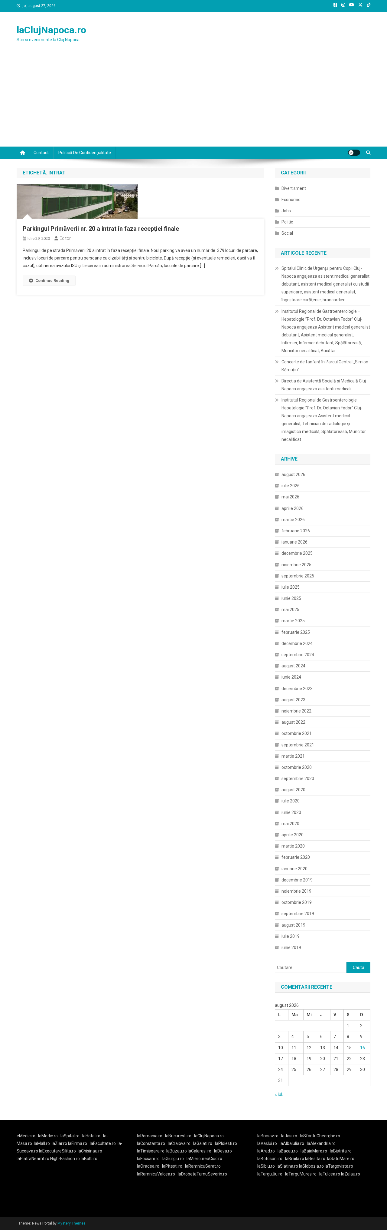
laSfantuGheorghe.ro (320, 1135)
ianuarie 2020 (294, 868)
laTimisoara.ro (150, 1151)
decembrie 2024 (297, 643)
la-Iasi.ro (289, 1135)
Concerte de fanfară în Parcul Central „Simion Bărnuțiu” (324, 365)
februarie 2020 (295, 857)
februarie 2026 (295, 530)
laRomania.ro (149, 1135)
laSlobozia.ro (311, 1166)
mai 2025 (290, 609)
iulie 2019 (290, 936)
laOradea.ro (148, 1166)
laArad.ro (266, 1151)
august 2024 (293, 665)
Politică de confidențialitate (84, 152)
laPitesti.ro (172, 1166)
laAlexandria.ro (321, 1143)
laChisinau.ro (90, 1151)
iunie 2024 (291, 677)
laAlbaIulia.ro (292, 1143)
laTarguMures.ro (301, 1174)
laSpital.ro (70, 1135)
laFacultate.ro (103, 1143)
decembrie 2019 (297, 880)
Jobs (286, 210)
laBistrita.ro (341, 1151)
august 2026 (293, 474)
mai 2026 (290, 496)
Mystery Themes (71, 1223)
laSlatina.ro (287, 1166)
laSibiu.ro (266, 1166)
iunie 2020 (291, 812)
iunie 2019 (291, 947)
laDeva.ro (223, 1151)
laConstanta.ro (151, 1143)
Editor (65, 238)
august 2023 (293, 699)
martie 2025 (293, 620)
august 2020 (293, 789)
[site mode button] (354, 153)
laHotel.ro (91, 1135)
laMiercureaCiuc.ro (204, 1158)
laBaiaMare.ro (314, 1151)
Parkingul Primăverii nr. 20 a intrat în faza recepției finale (101, 228)
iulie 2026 (290, 485)
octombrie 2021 (296, 733)
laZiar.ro (60, 1143)
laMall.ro (42, 1143)
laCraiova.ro (179, 1143)
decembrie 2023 (297, 688)
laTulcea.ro (330, 1174)
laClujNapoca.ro (51, 30)
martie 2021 (293, 756)
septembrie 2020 (297, 778)
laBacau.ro (288, 1151)
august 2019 (293, 925)
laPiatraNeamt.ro (33, 1158)
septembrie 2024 (297, 654)
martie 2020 (293, 846)
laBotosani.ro (269, 1158)
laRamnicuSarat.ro (203, 1166)
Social (287, 233)
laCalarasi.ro (199, 1151)
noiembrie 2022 (296, 711)
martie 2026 (293, 519)
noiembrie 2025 (296, 564)
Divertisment (293, 188)
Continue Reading (52, 280)
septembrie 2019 (297, 913)
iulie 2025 (290, 587)
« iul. (279, 1094)
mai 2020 (290, 823)
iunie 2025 (291, 598)
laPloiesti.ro (226, 1143)
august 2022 (293, 722)
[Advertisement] (193, 101)
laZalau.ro (350, 1174)
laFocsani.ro (148, 1158)
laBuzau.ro (177, 1151)
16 (362, 1047)
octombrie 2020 (296, 767)
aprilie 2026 (292, 508)
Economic (290, 199)
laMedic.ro (48, 1135)
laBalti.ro (89, 1158)
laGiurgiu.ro (174, 1158)
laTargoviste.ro (339, 1166)
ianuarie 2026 (294, 542)
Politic (287, 222)
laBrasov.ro (267, 1135)
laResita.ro (315, 1158)
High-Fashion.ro (65, 1158)
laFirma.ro (77, 1143)
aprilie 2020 (292, 834)
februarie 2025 (295, 632)
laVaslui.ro (268, 1143)
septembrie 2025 (297, 576)
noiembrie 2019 (296, 891)
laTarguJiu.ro (271, 1174)
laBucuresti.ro (178, 1135)
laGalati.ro (202, 1143)
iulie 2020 (290, 801)
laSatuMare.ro (340, 1158)
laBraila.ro (294, 1158)
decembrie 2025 (297, 553)
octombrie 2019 (296, 902)
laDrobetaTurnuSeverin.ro (202, 1174)
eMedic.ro (26, 1135)
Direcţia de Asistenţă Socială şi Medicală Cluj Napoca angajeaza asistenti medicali (323, 385)
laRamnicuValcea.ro (156, 1174)
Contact (41, 152)
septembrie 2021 (297, 744)
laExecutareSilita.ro (57, 1151)
